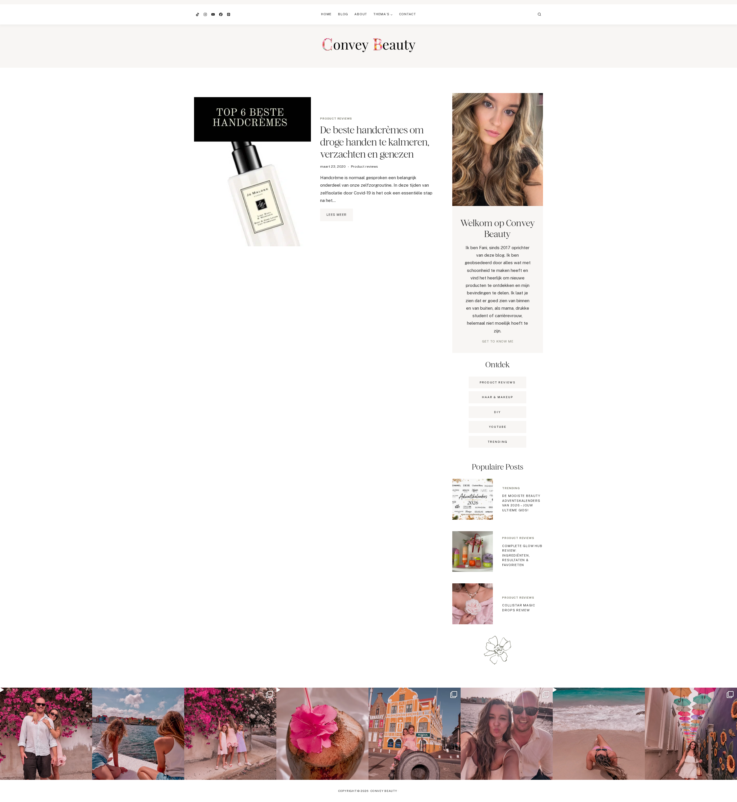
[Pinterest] (228, 14)
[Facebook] (220, 14)
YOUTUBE (497, 426)
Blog (343, 14)
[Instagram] (205, 14)
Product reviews (336, 118)
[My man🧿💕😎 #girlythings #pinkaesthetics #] (46, 734)
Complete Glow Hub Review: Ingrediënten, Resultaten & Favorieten (522, 555)
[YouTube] (213, 14)
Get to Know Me (498, 341)
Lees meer (339, 217)
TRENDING (498, 441)
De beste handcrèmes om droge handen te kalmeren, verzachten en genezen (374, 142)
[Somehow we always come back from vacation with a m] (507, 734)
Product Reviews (498, 382)
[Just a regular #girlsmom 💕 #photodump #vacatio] (230, 734)
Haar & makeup (497, 397)
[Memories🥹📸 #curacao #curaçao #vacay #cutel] (414, 734)
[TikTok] (197, 14)
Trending (511, 488)
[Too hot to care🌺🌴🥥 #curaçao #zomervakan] (691, 734)
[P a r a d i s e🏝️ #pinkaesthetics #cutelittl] (138, 734)
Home (326, 14)
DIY (497, 412)
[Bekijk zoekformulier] (539, 14)
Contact (407, 14)
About (360, 14)
